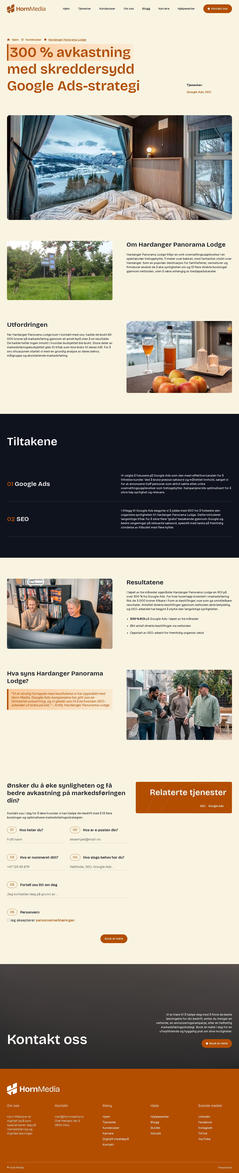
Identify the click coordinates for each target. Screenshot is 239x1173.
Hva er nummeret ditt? (39, 857)
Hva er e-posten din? (100, 830)
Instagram (205, 1128)
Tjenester (84, 8)
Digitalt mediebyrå (116, 1139)
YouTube (204, 1139)
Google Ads (195, 92)
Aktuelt (155, 1133)
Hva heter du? (31, 830)
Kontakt (108, 1144)
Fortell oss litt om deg (38, 885)
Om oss (129, 8)
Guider (155, 1128)
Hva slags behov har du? (103, 857)
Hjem (66, 8)
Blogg (146, 8)
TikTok (203, 1133)
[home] (26, 8)
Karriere (164, 8)
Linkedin (204, 1117)
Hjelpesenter (186, 8)
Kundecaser (107, 8)
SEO (208, 92)
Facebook (205, 1122)
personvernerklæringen (55, 920)
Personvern (30, 912)
